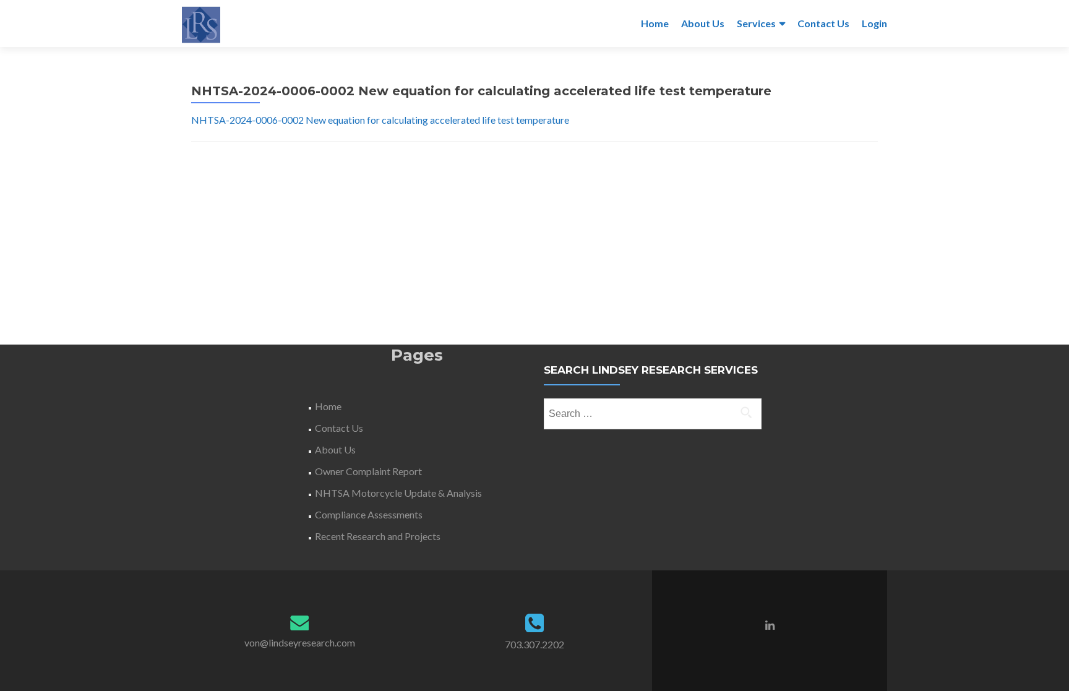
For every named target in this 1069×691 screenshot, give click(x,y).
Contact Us (823, 23)
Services (756, 23)
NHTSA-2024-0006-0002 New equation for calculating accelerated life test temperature (380, 120)
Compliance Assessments (369, 514)
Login (874, 23)
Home (655, 23)
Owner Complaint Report (368, 471)
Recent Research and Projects (377, 536)
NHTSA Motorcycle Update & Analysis (398, 493)
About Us (702, 23)
